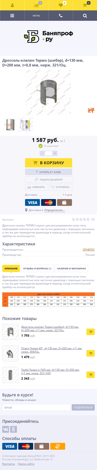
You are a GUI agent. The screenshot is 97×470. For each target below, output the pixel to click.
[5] (88, 219)
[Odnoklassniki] (13, 429)
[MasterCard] (48, 202)
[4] (84, 219)
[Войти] (12, 5)
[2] (77, 219)
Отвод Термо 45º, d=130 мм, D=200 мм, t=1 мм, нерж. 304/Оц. (51, 350)
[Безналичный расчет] (57, 446)
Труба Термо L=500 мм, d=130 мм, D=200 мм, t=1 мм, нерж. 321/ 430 (50, 371)
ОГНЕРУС (89, 249)
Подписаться (83, 407)
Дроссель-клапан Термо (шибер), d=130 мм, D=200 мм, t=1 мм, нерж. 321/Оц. (50, 328)
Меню (36, 15)
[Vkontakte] (5, 429)
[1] (73, 219)
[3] (81, 219)
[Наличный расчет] (64, 202)
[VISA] (32, 202)
